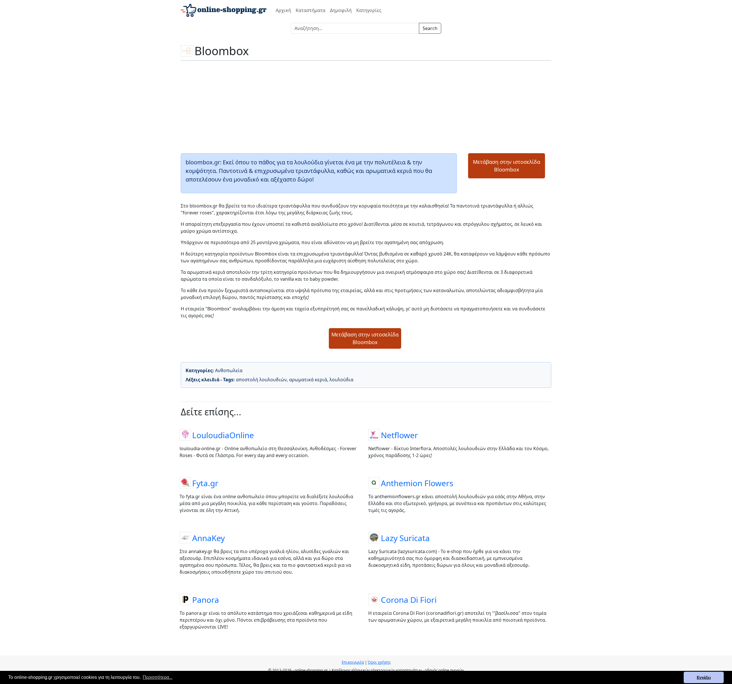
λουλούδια (341, 379)
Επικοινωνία (353, 662)
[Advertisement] (366, 106)
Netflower (399, 434)
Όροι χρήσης (379, 662)
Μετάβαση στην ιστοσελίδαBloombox (506, 165)
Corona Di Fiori (409, 599)
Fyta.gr (205, 482)
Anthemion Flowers (417, 482)
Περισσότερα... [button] (157, 677)
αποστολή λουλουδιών (261, 379)
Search (430, 28)
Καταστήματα (310, 10)
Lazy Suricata (405, 537)
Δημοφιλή (341, 10)
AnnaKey (208, 537)
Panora (205, 599)
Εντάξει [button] (704, 677)
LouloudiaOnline (223, 434)
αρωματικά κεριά (308, 379)
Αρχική (283, 10)
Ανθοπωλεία (228, 370)
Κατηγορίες (368, 10)
